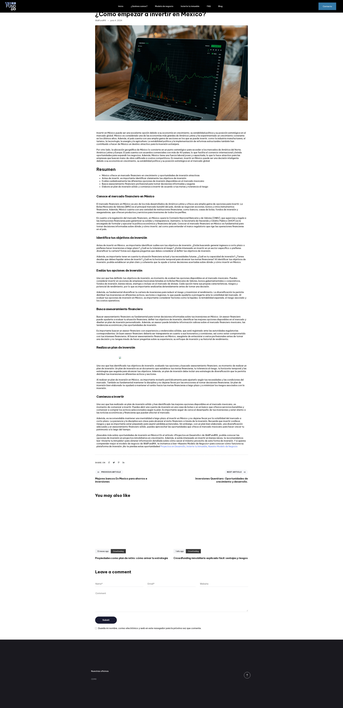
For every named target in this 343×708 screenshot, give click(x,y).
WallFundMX (100, 20)
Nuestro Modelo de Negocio (223, 446)
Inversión (102, 7)
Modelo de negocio (164, 6)
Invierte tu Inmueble (197, 446)
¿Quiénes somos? (139, 6)
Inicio (120, 6)
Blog (220, 6)
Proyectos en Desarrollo (173, 446)
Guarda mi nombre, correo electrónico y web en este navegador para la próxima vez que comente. (149, 628)
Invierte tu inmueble (190, 6)
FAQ (209, 6)
